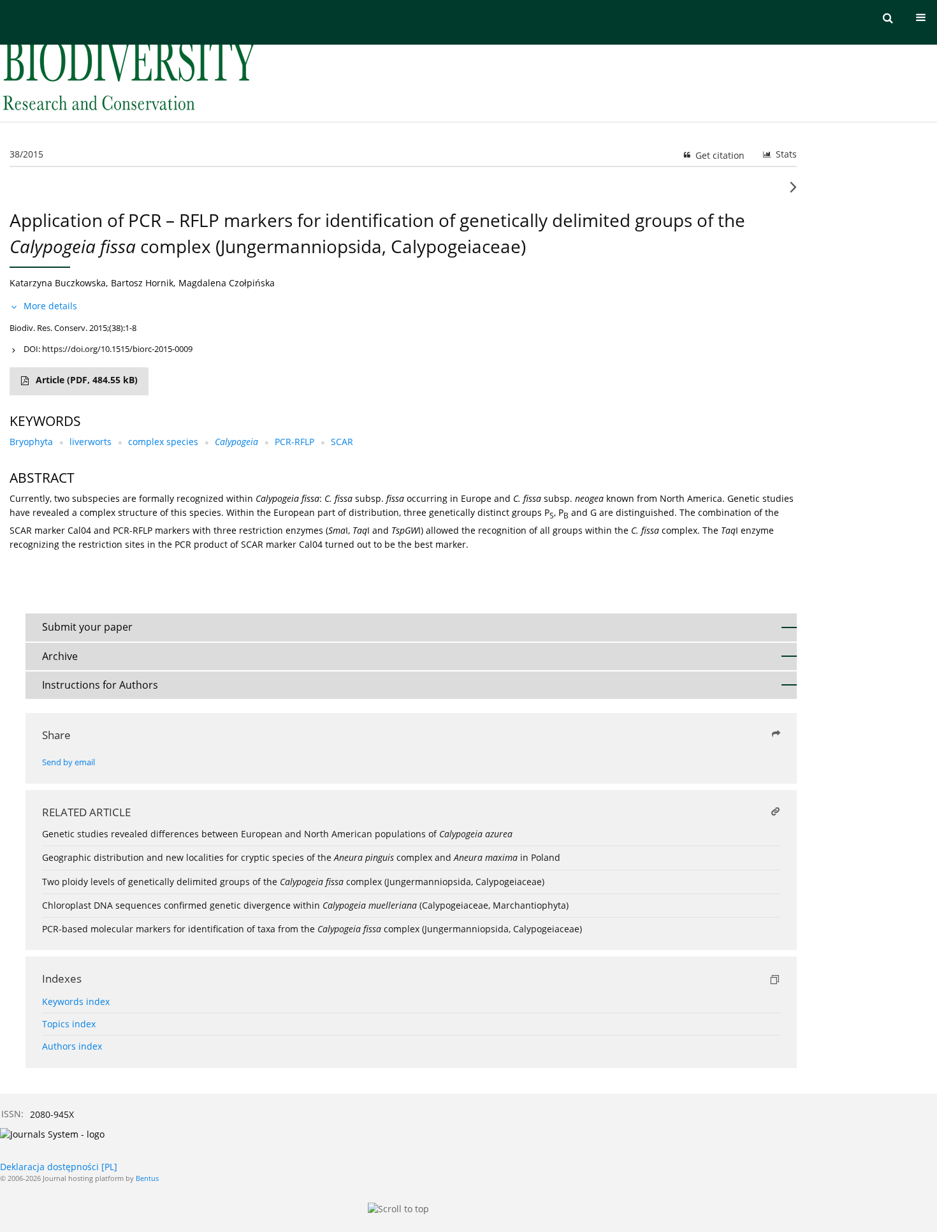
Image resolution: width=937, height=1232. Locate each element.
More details (50, 306)
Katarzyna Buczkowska (58, 283)
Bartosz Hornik (142, 283)
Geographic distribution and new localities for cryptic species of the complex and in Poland (301, 857)
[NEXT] (793, 192)
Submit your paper (87, 627)
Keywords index (76, 1001)
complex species (163, 442)
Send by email (68, 762)
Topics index (69, 1024)
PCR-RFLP (294, 442)
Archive (60, 656)
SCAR (342, 442)
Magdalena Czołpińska (226, 283)
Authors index (72, 1046)
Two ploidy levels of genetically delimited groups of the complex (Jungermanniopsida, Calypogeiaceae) (293, 882)
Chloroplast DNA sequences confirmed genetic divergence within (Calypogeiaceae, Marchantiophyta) (305, 905)
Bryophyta (31, 442)
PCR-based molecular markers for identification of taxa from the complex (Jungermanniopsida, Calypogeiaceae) (312, 929)
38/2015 (26, 154)
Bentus (147, 1178)
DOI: (108, 349)
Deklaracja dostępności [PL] (58, 1167)
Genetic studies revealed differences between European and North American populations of (277, 834)
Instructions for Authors (100, 685)
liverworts (90, 442)
